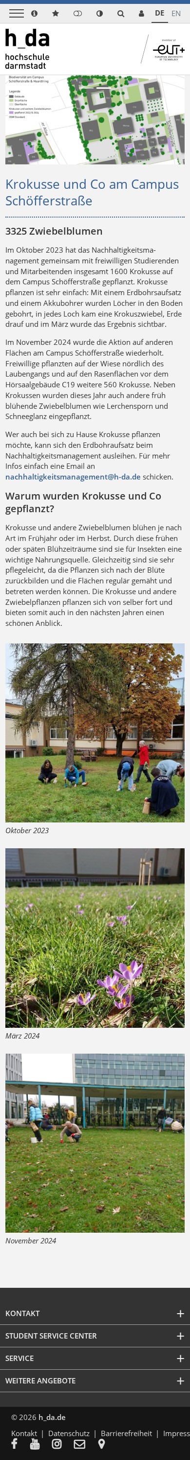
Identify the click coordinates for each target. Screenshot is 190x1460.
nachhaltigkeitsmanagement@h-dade (73, 476)
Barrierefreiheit (126, 1433)
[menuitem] (20, 1445)
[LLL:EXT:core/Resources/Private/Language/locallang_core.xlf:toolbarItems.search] (121, 13)
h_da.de (52, 1417)
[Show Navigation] (16, 13)
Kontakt (24, 1433)
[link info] (34, 13)
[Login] (77, 13)
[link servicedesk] (142, 13)
